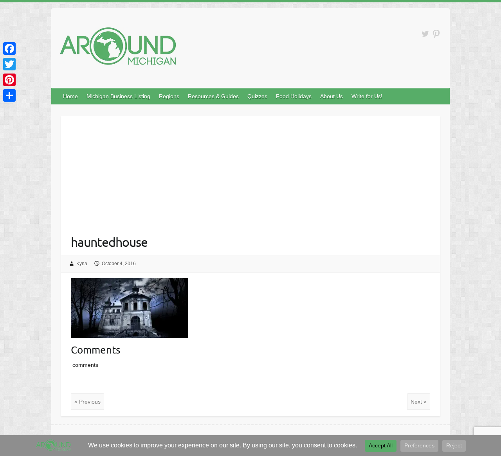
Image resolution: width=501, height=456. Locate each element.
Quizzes (257, 96)
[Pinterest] (9, 80)
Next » (419, 402)
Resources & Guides (213, 96)
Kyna (81, 263)
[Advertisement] (250, 171)
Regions (169, 96)
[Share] (9, 95)
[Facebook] (9, 48)
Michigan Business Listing (118, 96)
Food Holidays (294, 96)
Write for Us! (366, 96)
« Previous (87, 402)
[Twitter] (9, 64)
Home (70, 96)
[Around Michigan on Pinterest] (436, 34)
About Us (331, 96)
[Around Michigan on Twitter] (425, 34)
